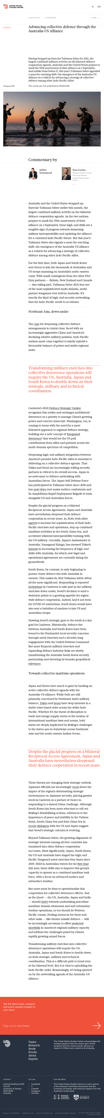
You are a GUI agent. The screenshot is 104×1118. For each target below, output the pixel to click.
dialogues (43, 826)
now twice (40, 489)
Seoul (57, 703)
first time (83, 863)
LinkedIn (35, 1089)
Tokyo (43, 703)
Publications (34, 18)
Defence (6, 27)
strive (44, 901)
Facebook (35, 1084)
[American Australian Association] (61, 1097)
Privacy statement (11, 1113)
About (32, 1055)
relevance (34, 663)
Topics (32, 1042)
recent (32, 826)
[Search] (93, 7)
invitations (35, 586)
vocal (75, 787)
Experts (33, 1058)
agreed (32, 523)
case (36, 324)
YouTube (35, 1093)
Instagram (35, 1091)
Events (32, 1052)
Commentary (51, 18)
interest (33, 549)
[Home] (5, 7)
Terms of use (28, 1113)
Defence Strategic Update (65, 408)
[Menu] (99, 6)
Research (34, 1045)
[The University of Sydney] (81, 1097)
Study (32, 1048)
